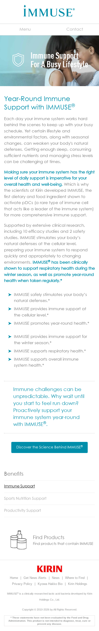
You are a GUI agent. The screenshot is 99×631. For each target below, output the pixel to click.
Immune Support (19, 486)
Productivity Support (22, 511)
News (56, 578)
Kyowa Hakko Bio (50, 584)
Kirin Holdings (77, 584)
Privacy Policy (22, 584)
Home (14, 578)
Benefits (14, 474)
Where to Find (75, 578)
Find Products (48, 537)
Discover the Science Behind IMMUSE (49, 447)
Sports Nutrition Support (25, 499)
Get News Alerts (35, 578)
